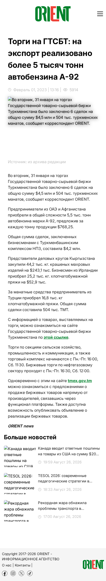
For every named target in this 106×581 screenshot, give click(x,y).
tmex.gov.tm (80, 380)
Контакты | (24, 565)
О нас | (8, 565)
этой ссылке (56, 337)
